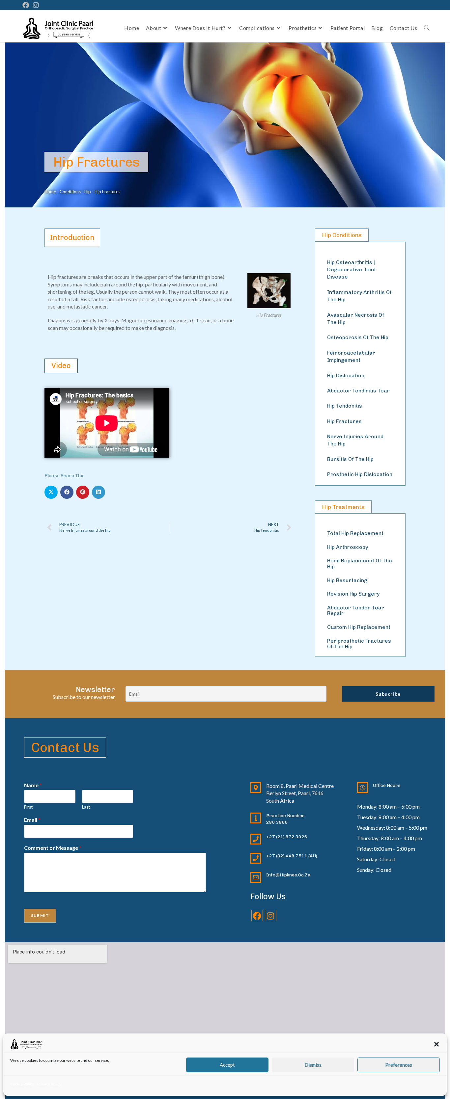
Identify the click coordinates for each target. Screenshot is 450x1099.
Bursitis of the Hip (350, 459)
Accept (227, 1065)
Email (32, 820)
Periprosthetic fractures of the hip (359, 644)
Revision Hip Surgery (353, 594)
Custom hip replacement (358, 627)
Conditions (70, 191)
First (28, 807)
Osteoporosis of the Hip (357, 337)
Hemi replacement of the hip (359, 563)
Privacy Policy (49, 1084)
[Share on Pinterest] (82, 492)
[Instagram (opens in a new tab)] (36, 5)
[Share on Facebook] (66, 492)
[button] (436, 1044)
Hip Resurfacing (347, 580)
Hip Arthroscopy (347, 547)
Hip (87, 191)
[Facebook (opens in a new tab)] (26, 5)
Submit (40, 915)
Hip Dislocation (345, 375)
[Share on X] (51, 492)
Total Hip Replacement (355, 533)
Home (50, 191)
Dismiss (313, 1065)
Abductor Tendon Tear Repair (355, 610)
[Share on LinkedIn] (98, 492)
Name (33, 785)
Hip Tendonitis (344, 406)
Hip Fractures (344, 421)
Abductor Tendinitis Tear (358, 391)
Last (86, 807)
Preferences (398, 1065)
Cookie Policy (22, 1084)
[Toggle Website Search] (427, 28)
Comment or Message (52, 847)
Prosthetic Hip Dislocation (359, 474)
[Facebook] (257, 915)
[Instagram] (270, 915)
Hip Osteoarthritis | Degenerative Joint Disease (351, 269)
